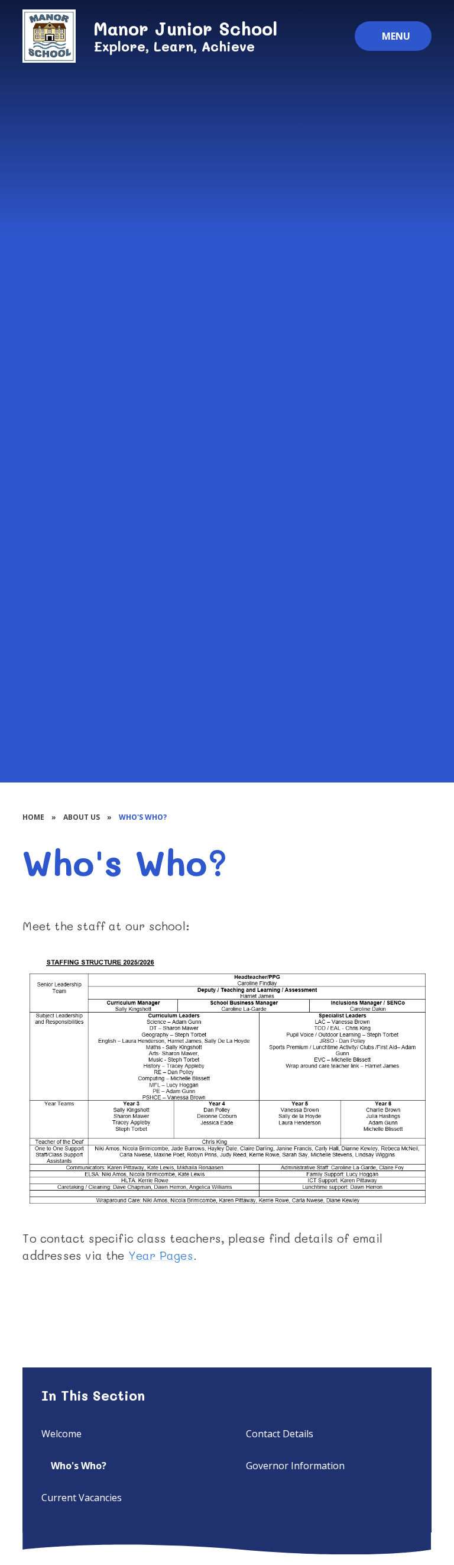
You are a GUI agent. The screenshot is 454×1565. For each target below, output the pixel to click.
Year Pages (160, 1255)
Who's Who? (143, 817)
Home (33, 817)
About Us (81, 817)
